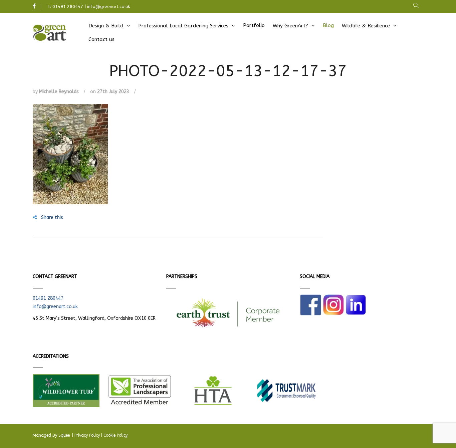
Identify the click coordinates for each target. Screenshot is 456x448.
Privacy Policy (87, 435)
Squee (64, 435)
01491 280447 (67, 6)
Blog (328, 25)
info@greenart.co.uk (108, 6)
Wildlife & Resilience (366, 26)
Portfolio (254, 25)
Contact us (101, 39)
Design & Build (106, 26)
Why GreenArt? (290, 26)
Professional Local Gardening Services (183, 26)
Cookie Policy (115, 435)
